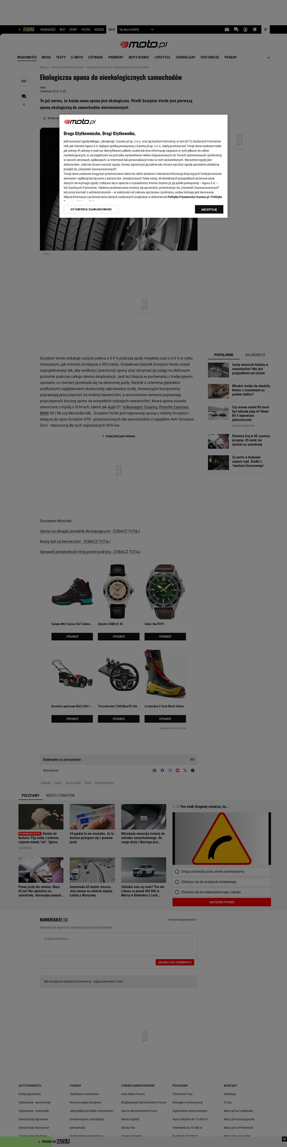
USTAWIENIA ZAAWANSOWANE (91, 209)
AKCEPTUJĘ (209, 209)
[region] (143, 166)
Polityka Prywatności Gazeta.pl (188, 197)
